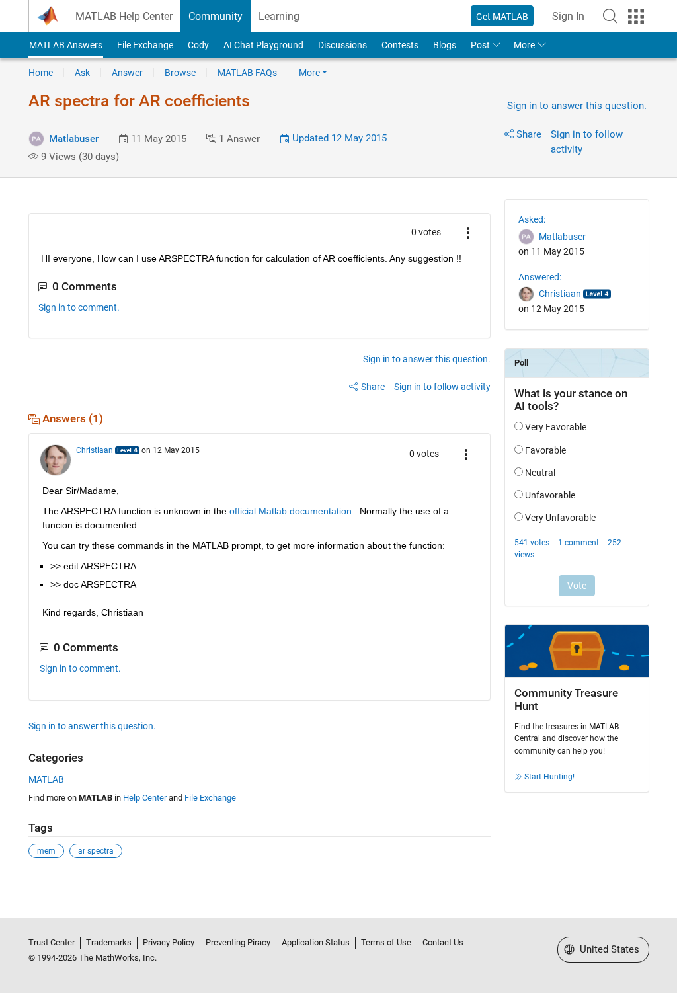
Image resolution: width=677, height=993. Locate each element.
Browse (180, 72)
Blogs (444, 45)
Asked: (531, 219)
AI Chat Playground (263, 45)
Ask (82, 72)
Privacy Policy (168, 942)
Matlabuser (74, 139)
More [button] (524, 45)
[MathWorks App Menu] (636, 16)
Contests (399, 45)
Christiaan (94, 450)
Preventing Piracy (238, 942)
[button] (610, 16)
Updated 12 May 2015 (338, 138)
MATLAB (46, 779)
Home (40, 72)
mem (46, 850)
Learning (279, 16)
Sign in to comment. (79, 307)
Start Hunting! (549, 776)
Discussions (342, 45)
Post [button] (480, 45)
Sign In (568, 16)
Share (528, 134)
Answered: (539, 277)
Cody (198, 45)
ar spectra (96, 850)
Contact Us (442, 942)
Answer (127, 72)
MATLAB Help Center (124, 16)
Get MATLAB (502, 16)
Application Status (316, 942)
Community (215, 16)
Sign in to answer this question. (577, 106)
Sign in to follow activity (442, 386)
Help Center (145, 798)
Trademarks (109, 942)
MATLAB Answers (65, 45)
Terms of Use (386, 942)
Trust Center (51, 942)
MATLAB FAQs (247, 72)
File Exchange (145, 45)
